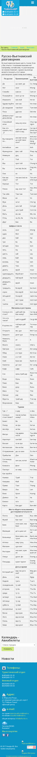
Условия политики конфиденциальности (18, 756)
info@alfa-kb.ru (21, 718)
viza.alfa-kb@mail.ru (17, 715)
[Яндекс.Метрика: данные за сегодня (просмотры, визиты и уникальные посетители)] (29, 752)
